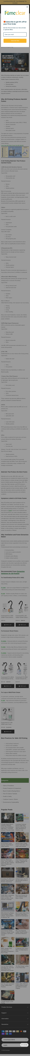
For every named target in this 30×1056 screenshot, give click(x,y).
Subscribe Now (15, 40)
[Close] (27, 7)
